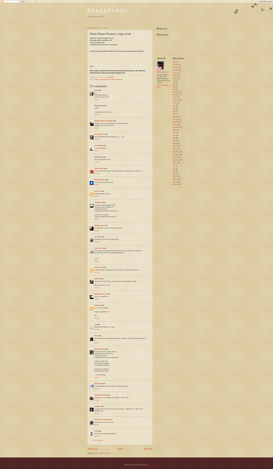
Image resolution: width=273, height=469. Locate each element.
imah (96, 335)
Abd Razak (98, 383)
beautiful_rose (99, 225)
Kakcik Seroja (99, 168)
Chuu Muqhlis (99, 134)
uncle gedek (98, 145)
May (174, 86)
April (174, 89)
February (175, 65)
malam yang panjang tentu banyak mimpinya (108, 79)
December (176, 67)
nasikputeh (98, 202)
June (174, 84)
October (175, 75)
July (174, 81)
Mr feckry (97, 237)
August (175, 78)
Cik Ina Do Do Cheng (101, 419)
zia (95, 324)
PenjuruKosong (99, 349)
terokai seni (98, 267)
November (176, 70)
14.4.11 (96, 425)
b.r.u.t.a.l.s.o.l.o (107, 10)
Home (120, 449)
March (175, 62)
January (175, 149)
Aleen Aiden (98, 248)
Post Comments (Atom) (103, 453)
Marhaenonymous (100, 294)
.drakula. (97, 406)
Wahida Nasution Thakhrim (103, 121)
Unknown (97, 191)
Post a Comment (97, 440)
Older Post (147, 449)
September (176, 100)
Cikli (95, 90)
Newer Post (92, 449)
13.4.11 (96, 99)
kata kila (97, 278)
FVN (95, 431)
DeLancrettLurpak (100, 395)
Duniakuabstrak (99, 179)
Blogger (146, 465)
